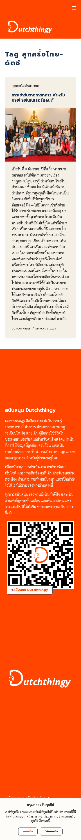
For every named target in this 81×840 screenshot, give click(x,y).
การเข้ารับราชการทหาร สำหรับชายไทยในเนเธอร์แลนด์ (38, 97)
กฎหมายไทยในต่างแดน (25, 85)
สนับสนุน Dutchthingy (30, 589)
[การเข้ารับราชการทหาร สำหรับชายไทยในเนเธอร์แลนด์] (40, 135)
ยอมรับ (28, 831)
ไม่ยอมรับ (51, 831)
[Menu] (74, 8)
